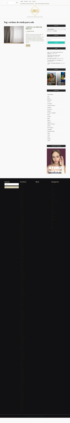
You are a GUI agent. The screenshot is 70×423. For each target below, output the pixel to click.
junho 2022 (22, 232)
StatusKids (49, 129)
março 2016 (22, 350)
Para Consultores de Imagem (42, 3)
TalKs (48, 133)
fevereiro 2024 (22, 212)
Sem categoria (50, 127)
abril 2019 (21, 287)
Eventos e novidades (51, 112)
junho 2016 (22, 345)
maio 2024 (21, 207)
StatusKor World (50, 131)
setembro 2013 (22, 404)
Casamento (49, 103)
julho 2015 (21, 364)
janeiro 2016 (22, 354)
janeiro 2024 (22, 214)
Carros (48, 101)
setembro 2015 (22, 361)
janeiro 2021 (22, 253)
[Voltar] (48, 79)
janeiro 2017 (22, 334)
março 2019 (22, 289)
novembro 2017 (22, 316)
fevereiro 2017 (22, 332)
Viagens (49, 138)
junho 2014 (22, 388)
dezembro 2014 (22, 377)
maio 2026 (21, 185)
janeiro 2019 (22, 291)
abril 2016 (21, 348)
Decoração (49, 109)
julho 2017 (21, 323)
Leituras (49, 116)
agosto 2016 (22, 341)
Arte (48, 96)
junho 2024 (22, 205)
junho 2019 (22, 284)
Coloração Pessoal (51, 105)
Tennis (52, 223)
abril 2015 (21, 370)
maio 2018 (21, 305)
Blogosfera (53, 189)
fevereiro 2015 (22, 373)
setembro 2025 (22, 189)
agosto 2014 (22, 384)
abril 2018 (21, 307)
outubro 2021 (22, 243)
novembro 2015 (22, 357)
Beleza (48, 98)
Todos (48, 136)
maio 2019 (21, 286)
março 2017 (22, 330)
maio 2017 (21, 327)
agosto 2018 (22, 300)
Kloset (48, 114)
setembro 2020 (22, 259)
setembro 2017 (22, 320)
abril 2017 (21, 329)
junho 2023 (22, 225)
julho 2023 (21, 223)
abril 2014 (21, 391)
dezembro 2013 (22, 398)
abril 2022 (21, 234)
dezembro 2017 (22, 314)
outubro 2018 (22, 296)
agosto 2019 (22, 280)
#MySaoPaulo (50, 94)
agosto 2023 (22, 221)
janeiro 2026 (22, 187)
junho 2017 (22, 325)
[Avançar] (65, 79)
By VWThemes (40, 416)
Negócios (49, 122)
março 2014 (22, 393)
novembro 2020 (22, 257)
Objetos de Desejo (54, 212)
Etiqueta (49, 111)
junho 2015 (22, 366)
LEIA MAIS (28, 46)
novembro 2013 (22, 400)
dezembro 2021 (22, 239)
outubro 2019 (22, 277)
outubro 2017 (22, 318)
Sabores (49, 125)
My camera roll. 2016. (52, 58)
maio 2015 (21, 368)
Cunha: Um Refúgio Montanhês (53, 63)
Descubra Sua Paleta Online (27, 3)
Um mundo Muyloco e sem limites (54, 60)
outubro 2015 (22, 359)
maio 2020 (21, 266)
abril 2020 (21, 268)
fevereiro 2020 (22, 271)
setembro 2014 (22, 382)
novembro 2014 (22, 379)
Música (48, 120)
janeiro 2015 (22, 375)
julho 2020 (21, 262)
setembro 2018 (22, 298)
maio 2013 (21, 409)
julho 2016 (21, 343)
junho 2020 (22, 264)
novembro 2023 (22, 216)
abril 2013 (21, 411)
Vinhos (48, 140)
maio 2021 (21, 246)
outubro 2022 (22, 228)
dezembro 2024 (22, 196)
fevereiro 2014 (22, 395)
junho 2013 (22, 407)
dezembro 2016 (22, 336)
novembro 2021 (22, 241)
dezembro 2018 (22, 293)
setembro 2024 (22, 200)
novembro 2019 (22, 275)
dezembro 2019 (22, 273)
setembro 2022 (22, 230)
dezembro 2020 (22, 255)
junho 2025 (22, 191)
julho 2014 (21, 386)
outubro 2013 (22, 402)
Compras (49, 107)
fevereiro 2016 (22, 352)
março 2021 (22, 250)
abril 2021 (21, 248)
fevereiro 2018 (22, 311)
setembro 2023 (22, 219)
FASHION (26, 1)
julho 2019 (21, 282)
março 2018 (22, 309)
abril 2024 (21, 209)
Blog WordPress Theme (31, 416)
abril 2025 (21, 194)
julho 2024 (21, 203)
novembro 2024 (22, 198)
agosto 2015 (22, 363)
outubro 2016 (22, 339)
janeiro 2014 (22, 397)
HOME (22, 1)
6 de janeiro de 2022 (30, 31)
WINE (30, 1)
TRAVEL (34, 1)
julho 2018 (21, 302)
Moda (48, 118)
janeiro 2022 (22, 237)
